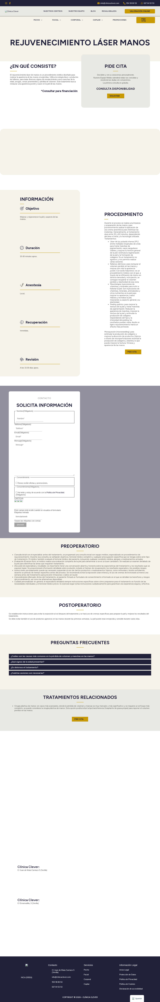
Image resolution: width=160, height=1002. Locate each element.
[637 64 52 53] (49, 987)
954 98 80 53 (57, 982)
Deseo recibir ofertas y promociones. (33, 483)
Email (21, 432)
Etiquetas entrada (21, 512)
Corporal (87, 979)
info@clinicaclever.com (61, 977)
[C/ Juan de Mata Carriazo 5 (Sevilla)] (49, 970)
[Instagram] (6, 3)
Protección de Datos (127, 974)
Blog (93, 11)
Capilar (87, 984)
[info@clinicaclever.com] (49, 977)
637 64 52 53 (57, 987)
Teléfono (22, 424)
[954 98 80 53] (49, 982)
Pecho (86, 970)
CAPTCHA (18, 498)
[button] (140, 11)
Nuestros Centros (53, 11)
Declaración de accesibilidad (131, 989)
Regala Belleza (109, 11)
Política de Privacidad (55, 492)
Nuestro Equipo (76, 11)
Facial (86, 974)
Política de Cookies (127, 984)
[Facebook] (10, 3)
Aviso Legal (124, 970)
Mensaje (22, 441)
